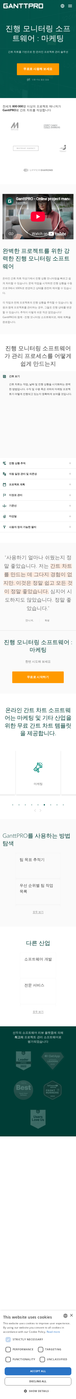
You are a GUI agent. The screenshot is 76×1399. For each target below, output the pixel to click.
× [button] (71, 1315)
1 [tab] (13, 805)
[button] (38, 1391)
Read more (53, 1332)
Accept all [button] (38, 1371)
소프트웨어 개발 (38, 959)
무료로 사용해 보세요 (37, 69)
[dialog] (38, 1354)
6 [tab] (44, 805)
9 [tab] (63, 805)
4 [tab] (32, 805)
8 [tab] (57, 805)
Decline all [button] (37, 1381)
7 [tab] (51, 805)
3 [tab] (25, 805)
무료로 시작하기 (38, 677)
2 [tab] (19, 805)
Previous (34, 810)
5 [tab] (38, 805)
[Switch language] (62, 5)
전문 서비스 (34, 985)
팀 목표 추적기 (32, 860)
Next (41, 810)
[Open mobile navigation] (70, 5)
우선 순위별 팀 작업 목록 (36, 888)
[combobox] (65, 1316)
